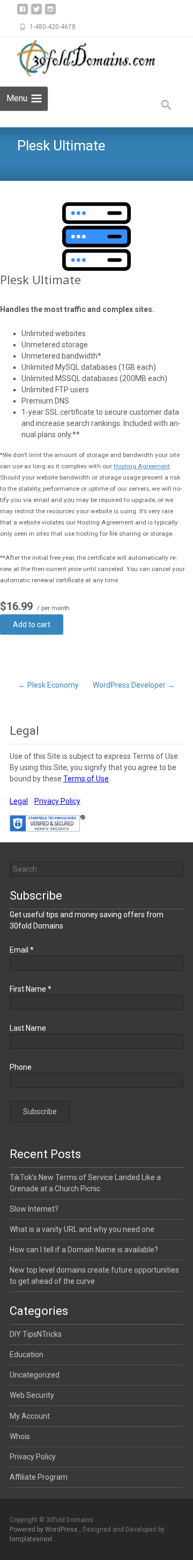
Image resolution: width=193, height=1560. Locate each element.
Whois (20, 1436)
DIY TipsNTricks (36, 1334)
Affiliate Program (39, 1477)
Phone (21, 1067)
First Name (30, 989)
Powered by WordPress (44, 1529)
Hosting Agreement (142, 466)
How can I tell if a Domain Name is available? (84, 1249)
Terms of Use (86, 778)
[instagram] (50, 13)
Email (22, 950)
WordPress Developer (134, 685)
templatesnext (31, 1539)
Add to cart (31, 624)
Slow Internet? (34, 1209)
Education (26, 1354)
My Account (30, 1416)
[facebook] (22, 13)
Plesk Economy (48, 685)
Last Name (28, 1028)
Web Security (32, 1395)
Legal (19, 801)
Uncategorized (35, 1375)
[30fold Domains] (83, 58)
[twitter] (36, 13)
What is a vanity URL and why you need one (82, 1229)
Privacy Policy (57, 801)
